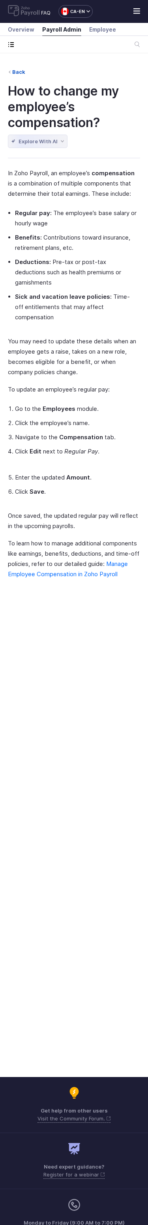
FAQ (46, 13)
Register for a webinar (72, 1174)
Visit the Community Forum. (72, 1118)
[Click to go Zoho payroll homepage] (24, 11)
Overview (21, 29)
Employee (102, 29)
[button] (72, 11)
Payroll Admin (61, 29)
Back (18, 72)
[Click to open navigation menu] (13, 44)
